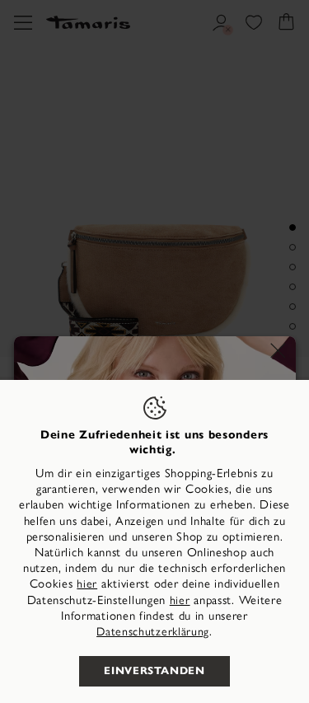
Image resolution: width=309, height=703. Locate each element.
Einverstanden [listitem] (154, 670)
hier (87, 584)
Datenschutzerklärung (152, 632)
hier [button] (180, 600)
